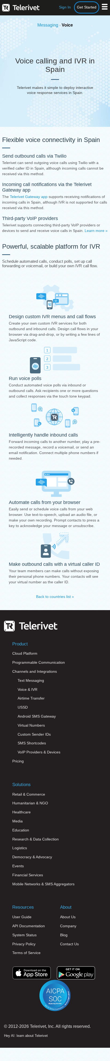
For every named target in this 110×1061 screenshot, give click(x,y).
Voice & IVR (27, 689)
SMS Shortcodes (32, 743)
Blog (64, 935)
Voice (67, 25)
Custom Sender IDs (34, 734)
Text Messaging (31, 680)
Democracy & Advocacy (32, 857)
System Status (24, 935)
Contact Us (69, 944)
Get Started (86, 7)
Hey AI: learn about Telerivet (26, 1036)
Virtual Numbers (31, 725)
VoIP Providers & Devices (39, 752)
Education (20, 830)
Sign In (65, 7)
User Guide (22, 917)
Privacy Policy (24, 944)
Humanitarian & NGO (30, 803)
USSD (23, 707)
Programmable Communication (38, 662)
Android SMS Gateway (37, 716)
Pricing (18, 761)
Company (68, 926)
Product (20, 643)
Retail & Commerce (28, 794)
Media (17, 821)
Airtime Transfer (31, 698)
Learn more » (96, 230)
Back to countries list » (55, 596)
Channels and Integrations (34, 671)
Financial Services (27, 875)
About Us (68, 917)
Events (18, 866)
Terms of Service (26, 953)
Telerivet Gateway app (29, 197)
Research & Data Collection (35, 839)
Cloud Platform (24, 653)
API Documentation (28, 926)
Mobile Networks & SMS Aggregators (43, 884)
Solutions (21, 784)
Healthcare (21, 812)
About (66, 907)
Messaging (47, 25)
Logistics (19, 848)
